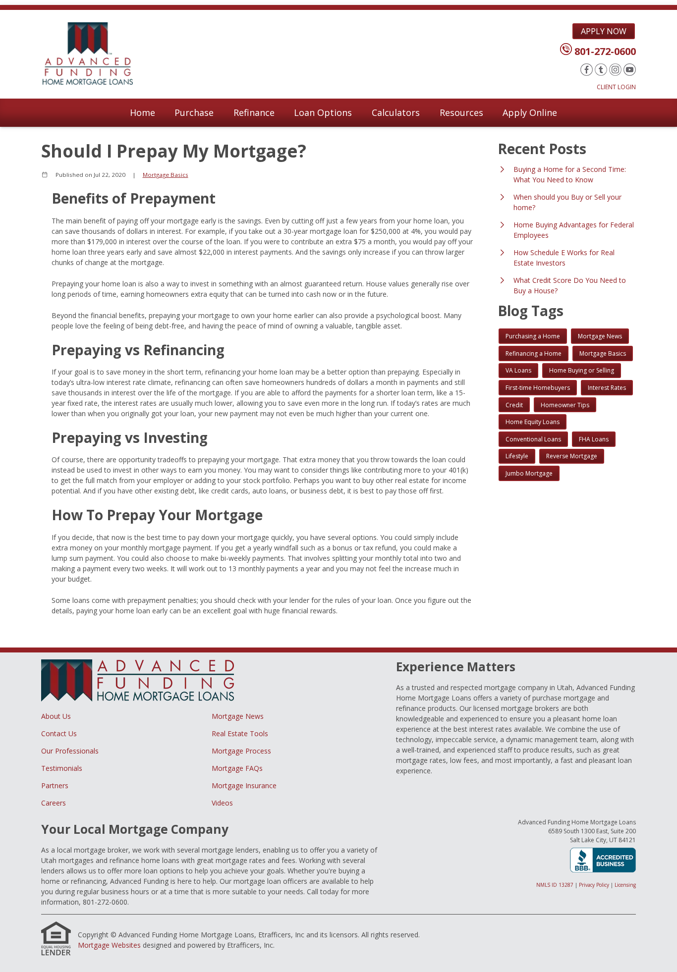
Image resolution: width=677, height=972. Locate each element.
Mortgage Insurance (244, 785)
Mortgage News (238, 716)
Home (142, 112)
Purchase (194, 112)
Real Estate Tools (240, 733)
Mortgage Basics (165, 174)
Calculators (396, 112)
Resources (461, 112)
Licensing (625, 884)
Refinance (254, 112)
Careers (53, 803)
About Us (56, 716)
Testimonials (61, 768)
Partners (54, 785)
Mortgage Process (241, 751)
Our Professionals (70, 751)
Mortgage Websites (109, 945)
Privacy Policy (594, 884)
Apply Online (530, 112)
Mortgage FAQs (237, 768)
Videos (222, 803)
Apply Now (603, 31)
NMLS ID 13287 (554, 884)
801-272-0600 (605, 51)
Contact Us (59, 733)
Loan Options (323, 112)
